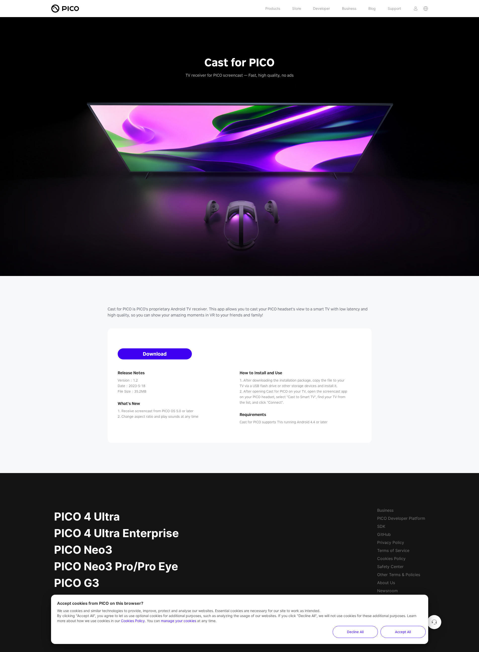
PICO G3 (76, 583)
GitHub (384, 534)
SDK (381, 526)
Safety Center (390, 566)
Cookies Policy (391, 558)
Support (394, 8)
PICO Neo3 (83, 549)
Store (296, 8)
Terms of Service (393, 550)
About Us (386, 582)
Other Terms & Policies (398, 574)
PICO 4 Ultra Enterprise (116, 533)
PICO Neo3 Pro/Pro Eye (116, 566)
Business (349, 8)
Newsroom (387, 590)
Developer (321, 8)
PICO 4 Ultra (87, 516)
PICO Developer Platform (401, 518)
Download (155, 354)
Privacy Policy (390, 542)
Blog (372, 8)
